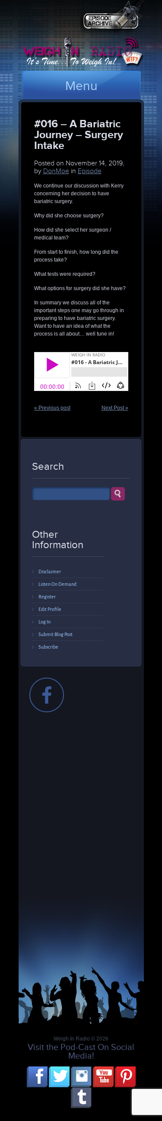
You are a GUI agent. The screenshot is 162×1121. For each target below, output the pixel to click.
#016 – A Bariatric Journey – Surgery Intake (78, 134)
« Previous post (52, 408)
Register (47, 596)
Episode (90, 171)
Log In (44, 621)
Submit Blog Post (55, 634)
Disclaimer (49, 571)
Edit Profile (49, 609)
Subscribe (48, 646)
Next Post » (115, 408)
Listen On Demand (57, 584)
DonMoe (56, 171)
